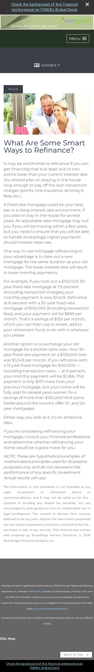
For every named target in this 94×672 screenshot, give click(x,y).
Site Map (7, 638)
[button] (78, 38)
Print (13, 89)
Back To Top (74, 654)
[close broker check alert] (87, 4)
